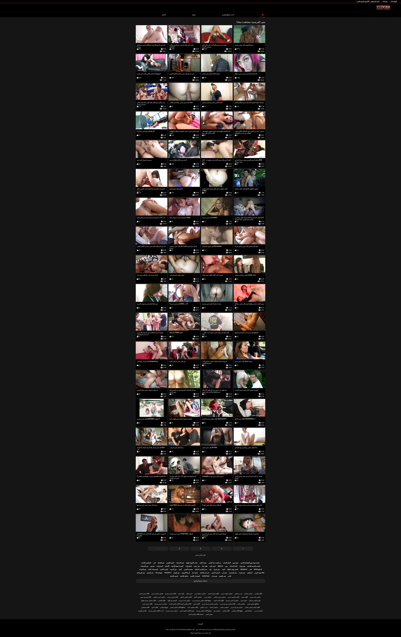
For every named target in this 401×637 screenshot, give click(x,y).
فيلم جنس (181, 593)
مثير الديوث (173, 569)
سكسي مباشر (224, 607)
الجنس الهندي (142, 611)
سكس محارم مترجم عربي (210, 604)
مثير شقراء (242, 573)
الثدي (180, 569)
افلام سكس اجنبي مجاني (252, 607)
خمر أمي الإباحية (204, 573)
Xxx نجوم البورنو (259, 573)
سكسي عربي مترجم (160, 604)
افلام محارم (226, 611)
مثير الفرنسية (233, 573)
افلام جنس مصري (170, 593)
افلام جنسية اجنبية (213, 593)
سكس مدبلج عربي (200, 593)
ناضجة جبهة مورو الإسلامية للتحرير (250, 563)
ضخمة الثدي (203, 563)
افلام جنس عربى (147, 604)
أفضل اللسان (227, 563)
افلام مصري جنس (145, 597)
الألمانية (167, 566)
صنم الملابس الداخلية (201, 569)
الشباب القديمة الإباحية (253, 566)
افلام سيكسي (145, 607)
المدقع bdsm (258, 569)
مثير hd (385, 1)
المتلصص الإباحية (146, 563)
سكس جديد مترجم (184, 600)
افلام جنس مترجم (172, 597)
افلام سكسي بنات (192, 607)
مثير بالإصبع (222, 576)
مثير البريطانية (141, 573)
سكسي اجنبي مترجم (232, 600)
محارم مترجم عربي (237, 607)
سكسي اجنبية (214, 607)
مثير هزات (214, 576)
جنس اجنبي (209, 614)
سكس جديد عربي (255, 597)
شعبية (194, 15)
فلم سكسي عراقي (254, 600)
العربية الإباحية (174, 576)
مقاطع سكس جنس (253, 604)
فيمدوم (152, 566)
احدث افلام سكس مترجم (156, 611)
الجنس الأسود (164, 569)
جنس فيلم (189, 593)
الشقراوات (188, 566)
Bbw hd (220, 566)
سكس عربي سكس (220, 597)
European (205, 576)
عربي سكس (238, 593)
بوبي (226, 566)
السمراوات (160, 566)
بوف (210, 569)
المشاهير (249, 573)
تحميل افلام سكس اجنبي (196, 614)
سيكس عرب (208, 597)
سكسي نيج (217, 611)
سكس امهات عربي (227, 593)
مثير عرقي (197, 566)
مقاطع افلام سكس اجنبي (177, 607)
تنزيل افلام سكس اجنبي (187, 611)
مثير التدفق (150, 573)
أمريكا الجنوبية (186, 573)
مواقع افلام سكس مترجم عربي (201, 600)
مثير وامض (217, 569)
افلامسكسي (258, 593)
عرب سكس (203, 607)
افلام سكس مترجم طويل (148, 600)
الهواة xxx (394, 1)
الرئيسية (200, 624)
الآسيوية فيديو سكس (363, 1)
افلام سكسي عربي (233, 597)
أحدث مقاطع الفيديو (228, 15)
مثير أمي (224, 573)
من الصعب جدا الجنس (215, 563)
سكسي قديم (241, 604)
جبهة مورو (235, 563)
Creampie (243, 569)
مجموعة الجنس (188, 569)
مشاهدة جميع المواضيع (200, 581)
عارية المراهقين (375, 1)
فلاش (229, 576)
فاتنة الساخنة (233, 566)
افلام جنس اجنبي (144, 593)
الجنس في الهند (172, 600)
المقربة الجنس (215, 573)
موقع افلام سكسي (237, 611)
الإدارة (164, 15)
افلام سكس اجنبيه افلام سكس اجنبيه (180, 604)
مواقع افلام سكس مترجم (204, 611)
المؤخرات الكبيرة (195, 576)
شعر (250, 569)
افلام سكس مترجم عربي (227, 604)
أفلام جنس (244, 597)
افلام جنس (155, 607)
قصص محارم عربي (157, 593)
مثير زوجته (242, 566)
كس (154, 563)
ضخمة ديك (195, 573)
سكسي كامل (198, 597)
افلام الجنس (161, 600)
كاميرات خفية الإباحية (177, 566)
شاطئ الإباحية (184, 576)
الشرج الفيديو (170, 563)
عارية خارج (213, 566)
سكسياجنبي (248, 611)
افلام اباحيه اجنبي (218, 600)
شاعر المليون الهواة (191, 563)
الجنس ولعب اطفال (232, 569)
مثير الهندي (176, 573)
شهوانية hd (158, 573)
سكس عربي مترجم (172, 611)
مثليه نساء (205, 566)
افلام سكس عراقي (186, 597)
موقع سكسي (164, 607)
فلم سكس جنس (200, 555)
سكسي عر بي (258, 611)
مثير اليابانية (161, 563)
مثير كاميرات (142, 569)
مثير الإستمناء (144, 566)
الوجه (223, 569)
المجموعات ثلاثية (153, 569)
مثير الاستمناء (180, 563)
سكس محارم (248, 593)
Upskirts (167, 573)
